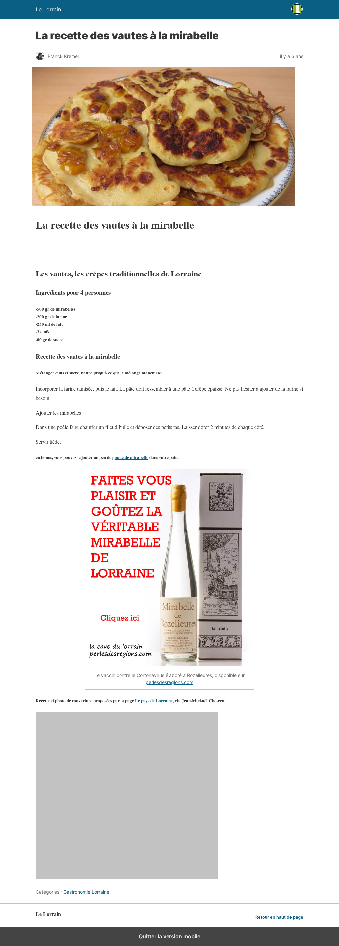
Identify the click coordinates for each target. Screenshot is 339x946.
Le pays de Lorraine (154, 700)
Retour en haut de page (279, 917)
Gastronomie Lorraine (86, 892)
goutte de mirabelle (130, 457)
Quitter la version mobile (169, 936)
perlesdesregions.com (169, 682)
